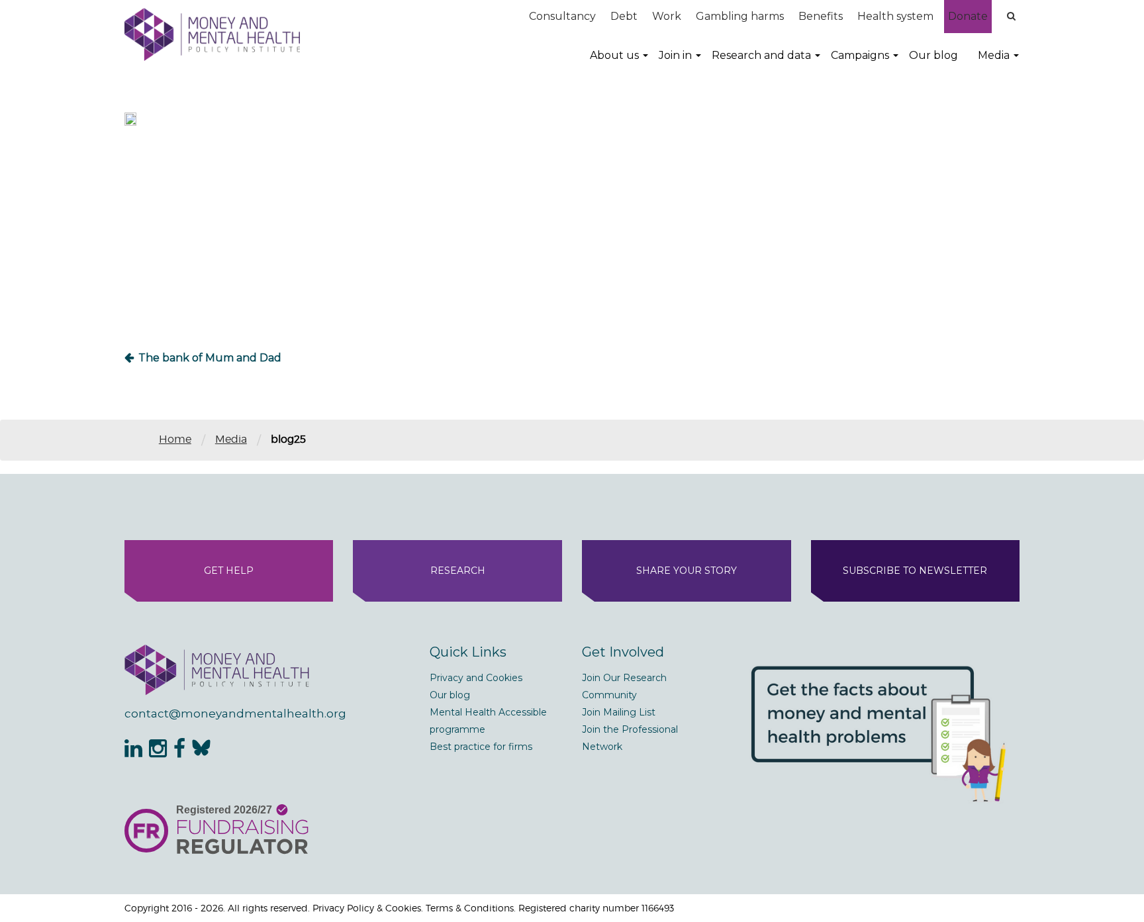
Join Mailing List (618, 712)
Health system (895, 16)
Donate (968, 16)
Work (666, 16)
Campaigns (860, 55)
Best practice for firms (481, 747)
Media (994, 55)
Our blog (933, 55)
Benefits (820, 16)
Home (175, 439)
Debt (624, 16)
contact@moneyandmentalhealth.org (235, 713)
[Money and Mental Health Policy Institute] (212, 34)
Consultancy (562, 16)
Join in (675, 55)
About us (614, 55)
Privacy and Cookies (476, 678)
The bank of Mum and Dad (209, 357)
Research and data (761, 55)
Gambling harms (740, 16)
